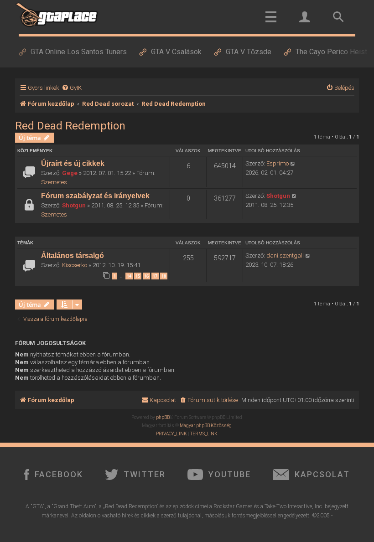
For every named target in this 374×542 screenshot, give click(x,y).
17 (155, 276)
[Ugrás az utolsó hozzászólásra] (293, 163)
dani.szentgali (285, 255)
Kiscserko (74, 265)
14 (129, 276)
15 (137, 276)
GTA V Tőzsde (248, 51)
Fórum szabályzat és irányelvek (95, 196)
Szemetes (54, 182)
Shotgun (74, 205)
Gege (70, 173)
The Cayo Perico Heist (331, 51)
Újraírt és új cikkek (72, 163)
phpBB (163, 417)
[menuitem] (72, 87)
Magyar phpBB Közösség (206, 425)
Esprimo (277, 163)
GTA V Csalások (176, 51)
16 (146, 276)
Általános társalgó (72, 255)
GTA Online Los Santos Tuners (79, 51)
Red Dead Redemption (70, 125)
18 (163, 276)
